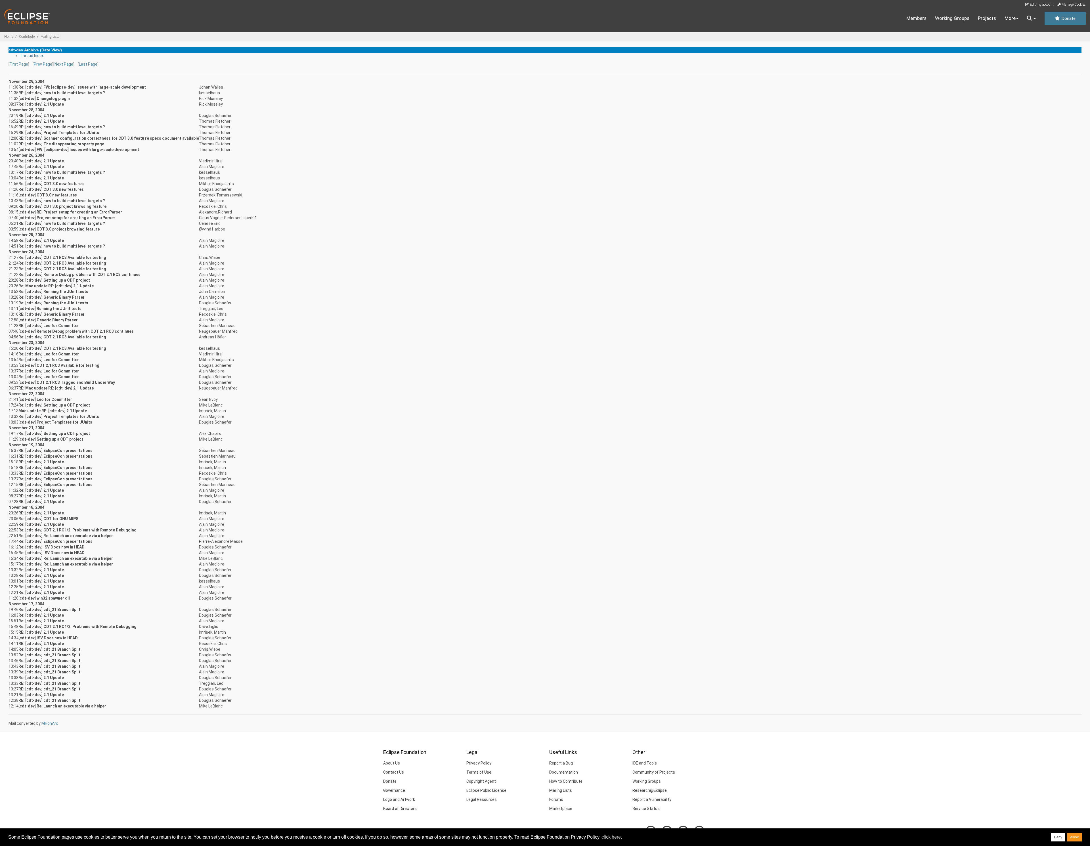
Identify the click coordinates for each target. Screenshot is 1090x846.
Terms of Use (478, 772)
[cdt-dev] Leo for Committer (45, 399)
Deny (1058, 837)
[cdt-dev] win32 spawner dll (44, 598)
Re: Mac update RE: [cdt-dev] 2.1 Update (56, 286)
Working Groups (952, 18)
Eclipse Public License (486, 790)
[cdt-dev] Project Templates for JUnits (55, 422)
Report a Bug (561, 763)
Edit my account (1041, 5)
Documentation (563, 772)
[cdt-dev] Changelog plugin (44, 98)
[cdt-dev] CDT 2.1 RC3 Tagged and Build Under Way (66, 382)
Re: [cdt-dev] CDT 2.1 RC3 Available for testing (62, 257)
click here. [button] (611, 837)
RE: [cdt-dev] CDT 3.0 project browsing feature (62, 206)
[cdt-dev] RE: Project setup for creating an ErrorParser (70, 212)
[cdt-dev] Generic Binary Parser (48, 320)
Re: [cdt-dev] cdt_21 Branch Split (49, 609)
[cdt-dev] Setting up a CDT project (50, 439)
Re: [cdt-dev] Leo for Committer (48, 354)
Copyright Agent (481, 781)
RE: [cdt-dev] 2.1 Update (41, 115)
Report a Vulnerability (651, 799)
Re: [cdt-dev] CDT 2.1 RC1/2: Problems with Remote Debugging (77, 530)
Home (8, 37)
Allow (1074, 837)
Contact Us (393, 772)
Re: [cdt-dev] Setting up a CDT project (54, 280)
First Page (19, 64)
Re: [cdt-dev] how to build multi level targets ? (61, 172)
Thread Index (32, 55)
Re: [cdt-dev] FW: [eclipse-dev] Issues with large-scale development (82, 87)
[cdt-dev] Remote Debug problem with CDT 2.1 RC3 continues (76, 331)
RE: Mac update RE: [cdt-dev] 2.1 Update (56, 388)
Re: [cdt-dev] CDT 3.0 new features (51, 183)
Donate (1068, 18)
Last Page (88, 64)
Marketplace (560, 808)
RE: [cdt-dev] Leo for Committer (48, 325)
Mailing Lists (50, 37)
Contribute (27, 37)
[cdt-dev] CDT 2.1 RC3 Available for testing (58, 365)
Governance (394, 790)
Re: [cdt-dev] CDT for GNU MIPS (48, 518)
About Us (391, 763)
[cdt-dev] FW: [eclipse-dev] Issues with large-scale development (78, 149)
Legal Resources (481, 799)
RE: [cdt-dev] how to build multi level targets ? (61, 93)
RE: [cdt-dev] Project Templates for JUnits (58, 132)
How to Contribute (565, 781)
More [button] (1010, 18)
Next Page (63, 64)
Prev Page (43, 64)
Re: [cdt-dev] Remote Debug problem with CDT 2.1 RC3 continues (79, 274)
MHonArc (49, 723)
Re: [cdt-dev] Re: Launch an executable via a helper (65, 535)
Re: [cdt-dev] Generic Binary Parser (51, 297)
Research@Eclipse (649, 790)
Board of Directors (400, 808)
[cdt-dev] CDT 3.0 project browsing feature (59, 229)
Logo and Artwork (399, 799)
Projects (987, 18)
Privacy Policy (478, 763)
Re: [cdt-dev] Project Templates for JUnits (58, 416)
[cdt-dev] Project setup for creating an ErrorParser (66, 217)
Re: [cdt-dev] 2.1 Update (41, 104)
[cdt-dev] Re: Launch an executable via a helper (62, 706)
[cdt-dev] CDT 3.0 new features (47, 195)
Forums (556, 799)
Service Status (646, 808)
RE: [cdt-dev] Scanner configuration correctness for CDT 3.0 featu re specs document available (108, 138)
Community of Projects (653, 772)
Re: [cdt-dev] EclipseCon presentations (55, 479)
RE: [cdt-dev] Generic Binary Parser (51, 314)
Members (916, 18)
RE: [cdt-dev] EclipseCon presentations (55, 450)
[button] (1031, 18)
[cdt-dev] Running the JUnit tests (49, 308)
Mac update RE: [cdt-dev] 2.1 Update (52, 411)
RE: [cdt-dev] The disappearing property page (61, 144)
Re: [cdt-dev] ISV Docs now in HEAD (51, 547)
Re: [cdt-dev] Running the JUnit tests (53, 291)
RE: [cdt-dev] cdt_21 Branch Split (49, 683)
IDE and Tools (644, 763)
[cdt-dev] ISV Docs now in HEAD (48, 638)
